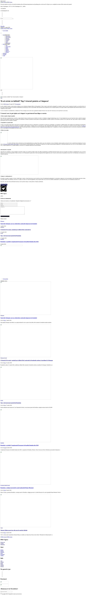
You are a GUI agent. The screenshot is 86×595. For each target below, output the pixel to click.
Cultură (7, 40)
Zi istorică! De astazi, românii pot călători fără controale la (16, 229)
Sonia (5, 447)
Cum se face (8, 46)
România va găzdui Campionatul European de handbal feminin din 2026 (20, 241)
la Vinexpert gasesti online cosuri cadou (11, 144)
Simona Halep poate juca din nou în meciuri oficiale (14, 530)
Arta (6, 45)
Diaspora (7, 38)
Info (4, 44)
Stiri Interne (8, 36)
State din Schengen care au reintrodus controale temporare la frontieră (19, 223)
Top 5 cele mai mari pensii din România (11, 235)
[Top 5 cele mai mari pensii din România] (26, 399)
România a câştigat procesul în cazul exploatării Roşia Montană (17, 487)
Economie (8, 39)
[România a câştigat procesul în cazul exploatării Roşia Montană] (26, 484)
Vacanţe (4, 54)
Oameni (7, 49)
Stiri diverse (8, 43)
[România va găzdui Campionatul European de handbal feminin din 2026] (26, 441)
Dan (5, 320)
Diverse (7, 52)
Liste (4, 55)
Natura (7, 48)
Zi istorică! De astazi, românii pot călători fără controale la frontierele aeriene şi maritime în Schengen (27, 360)
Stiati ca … (8, 51)
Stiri (4, 34)
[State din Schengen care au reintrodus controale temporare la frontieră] (26, 314)
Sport (7, 41)
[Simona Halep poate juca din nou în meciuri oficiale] (26, 526)
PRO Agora (6, 104)
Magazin (4, 53)
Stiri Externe (8, 37)
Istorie (7, 47)
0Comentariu (17, 104)
